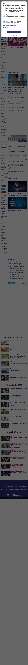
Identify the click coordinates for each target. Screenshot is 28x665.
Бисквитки (5, 27)
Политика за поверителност (10, 26)
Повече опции (14, 35)
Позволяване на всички (14, 32)
